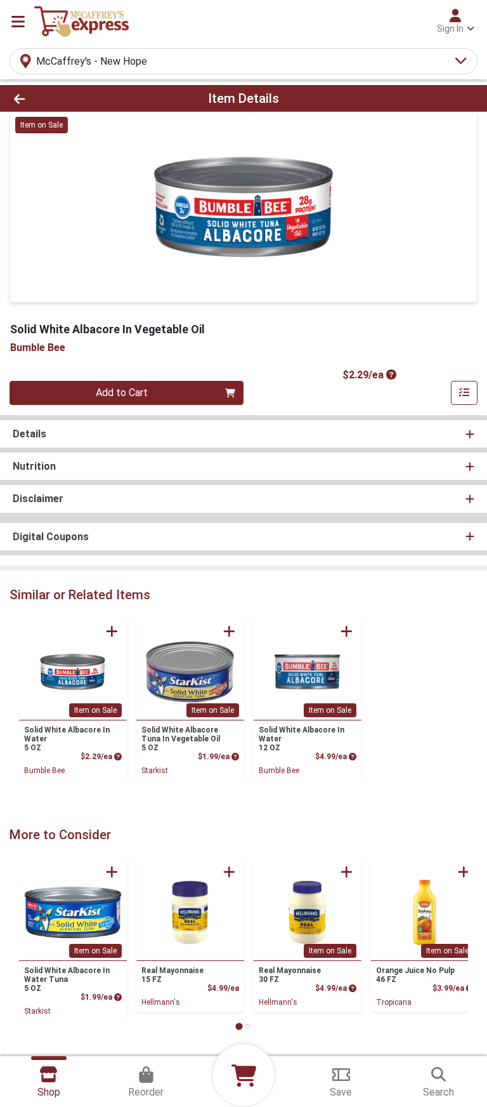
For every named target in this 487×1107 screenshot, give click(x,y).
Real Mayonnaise (172, 975)
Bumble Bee (44, 770)
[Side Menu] (18, 21)
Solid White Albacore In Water (67, 739)
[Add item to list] (464, 393)
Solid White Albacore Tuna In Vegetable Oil (180, 739)
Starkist (154, 770)
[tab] (238, 1026)
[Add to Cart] (112, 631)
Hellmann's (160, 1002)
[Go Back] (68, 98)
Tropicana (394, 1002)
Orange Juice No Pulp (415, 975)
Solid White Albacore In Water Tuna (67, 979)
